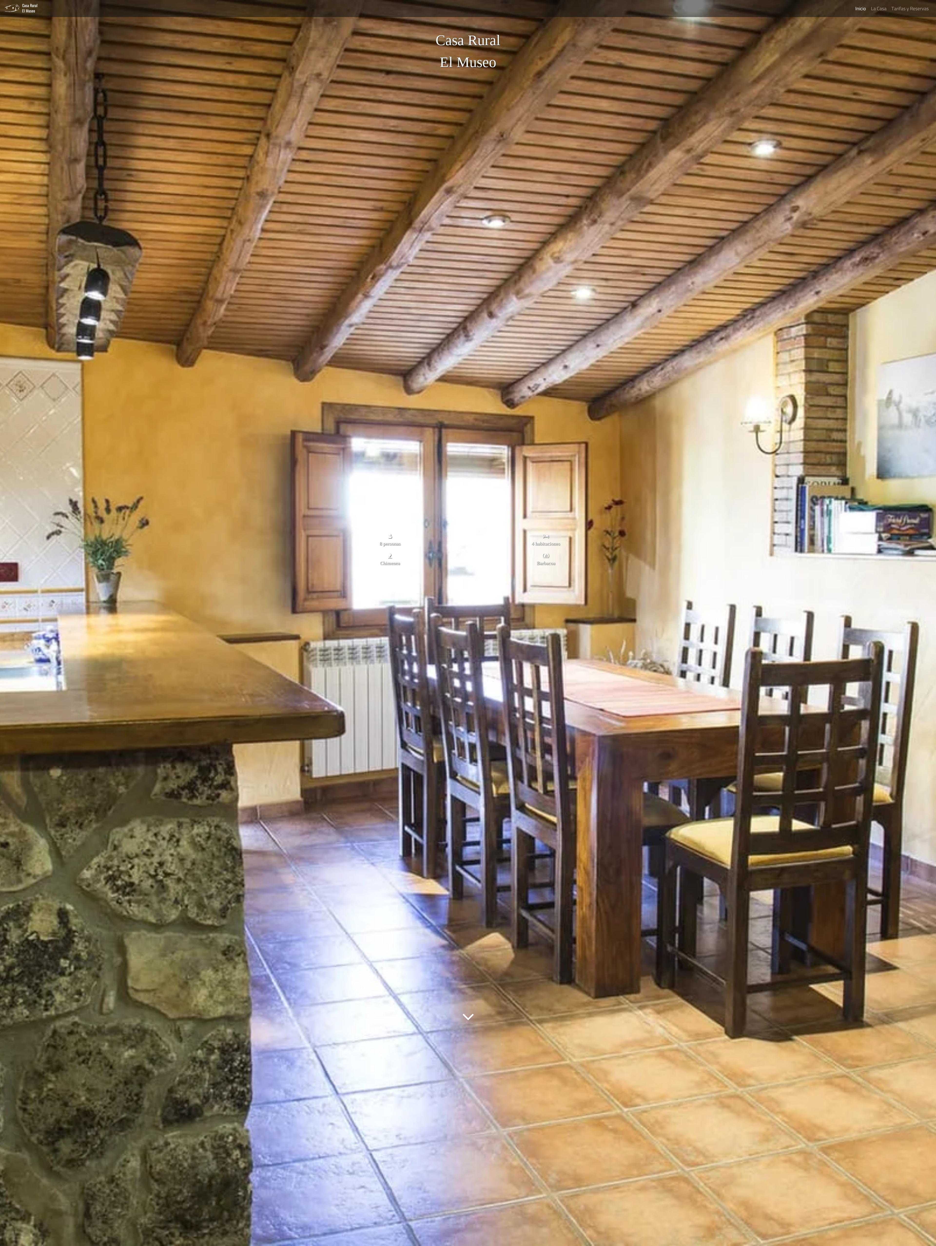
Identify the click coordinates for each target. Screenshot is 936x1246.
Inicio (860, 8)
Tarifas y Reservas (910, 8)
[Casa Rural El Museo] (13, 8)
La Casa (879, 8)
